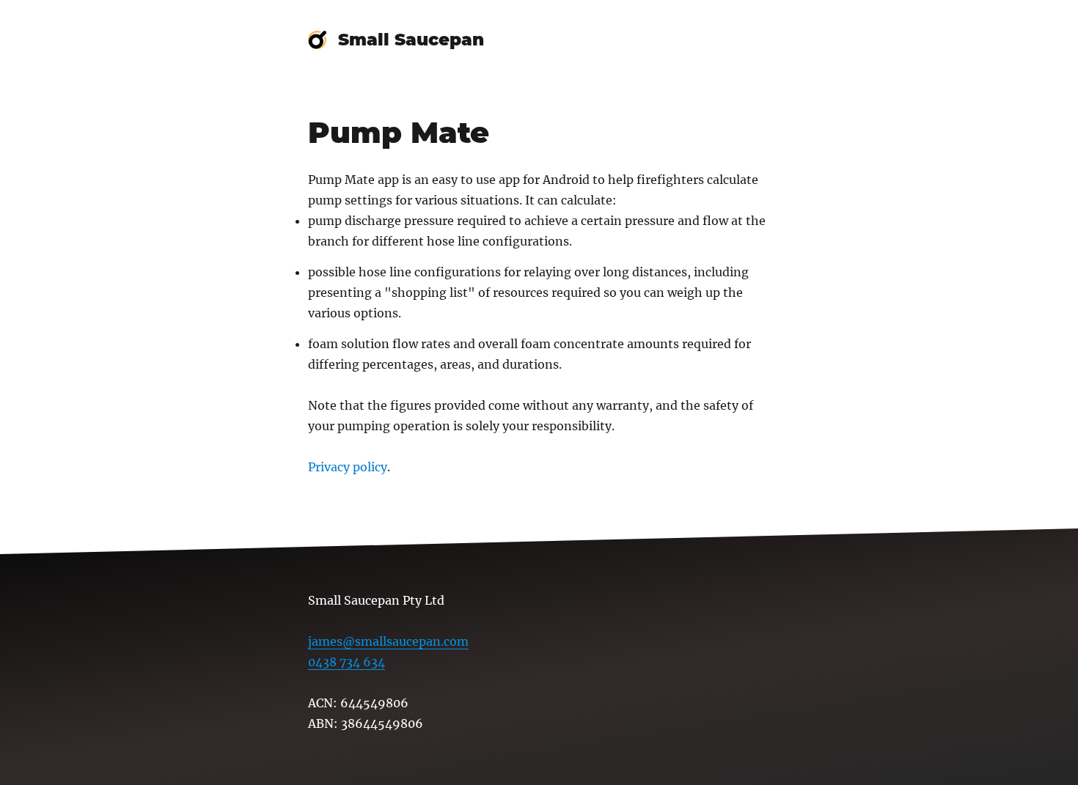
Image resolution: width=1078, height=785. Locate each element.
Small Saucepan (411, 39)
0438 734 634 (346, 662)
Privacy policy (347, 467)
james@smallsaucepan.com (388, 641)
